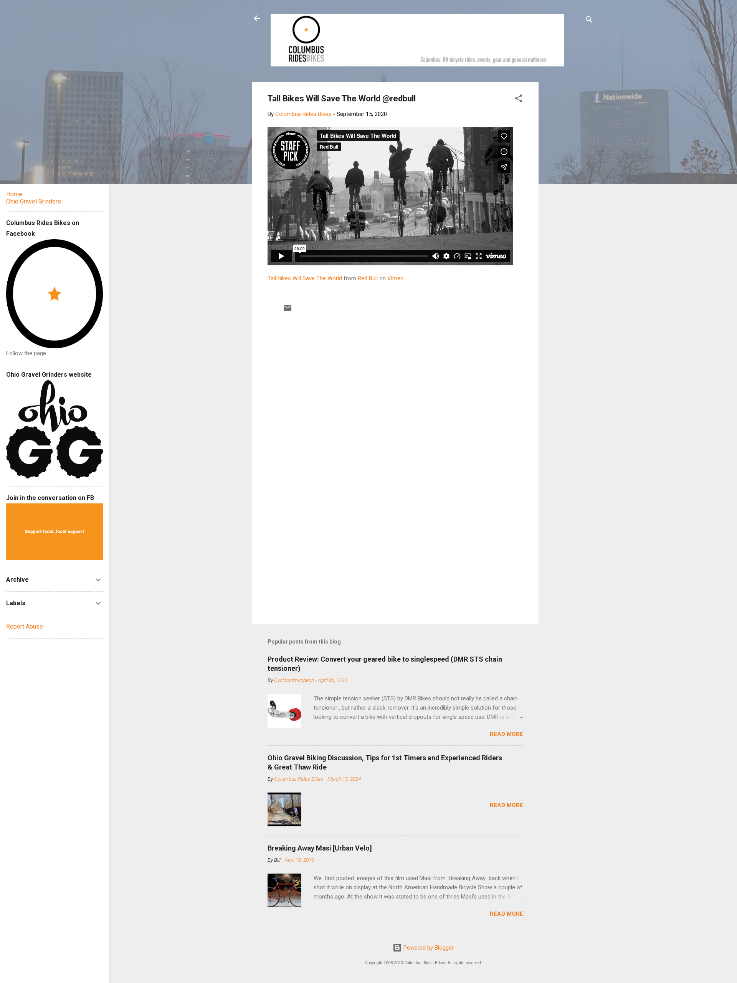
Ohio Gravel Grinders (33, 201)
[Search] (589, 21)
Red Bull (368, 278)
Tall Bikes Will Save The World (305, 278)
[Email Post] (287, 310)
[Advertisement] (568, 197)
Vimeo (395, 278)
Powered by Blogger (428, 947)
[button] (518, 100)
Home (14, 194)
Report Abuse (24, 626)
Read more (506, 734)
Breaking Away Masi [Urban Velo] (320, 848)
